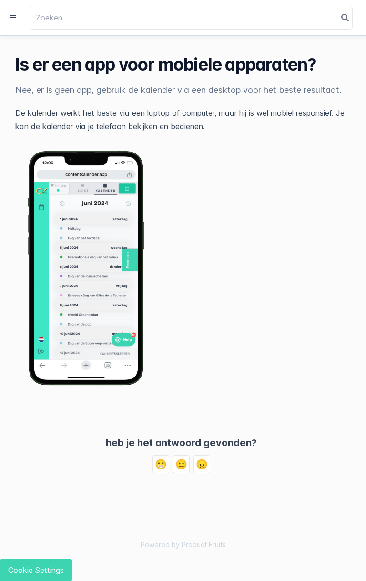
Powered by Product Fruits (183, 544)
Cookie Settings (36, 570)
